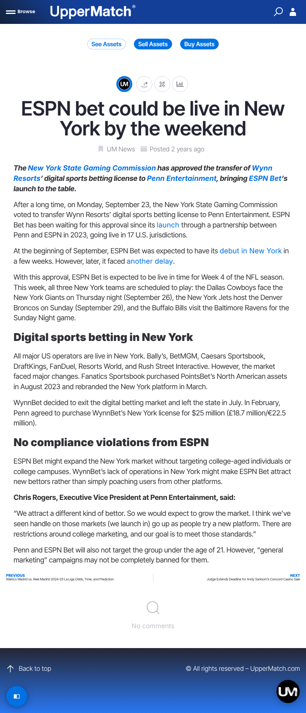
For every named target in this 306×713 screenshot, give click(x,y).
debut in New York (251, 251)
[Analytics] (180, 84)
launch (169, 225)
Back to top (35, 668)
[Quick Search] (278, 12)
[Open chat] (288, 691)
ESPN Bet (265, 178)
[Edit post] (162, 84)
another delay (150, 261)
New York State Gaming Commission (92, 168)
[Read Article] (16, 696)
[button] (144, 84)
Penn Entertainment (182, 178)
